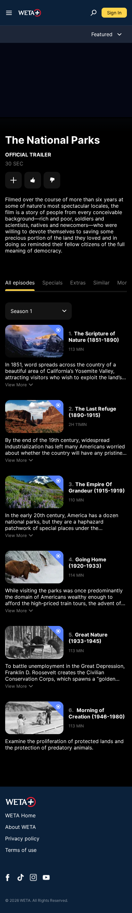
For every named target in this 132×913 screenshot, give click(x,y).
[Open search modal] (93, 13)
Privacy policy (22, 838)
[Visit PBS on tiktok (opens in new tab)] (20, 878)
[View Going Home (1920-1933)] (34, 567)
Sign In (114, 12)
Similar (101, 282)
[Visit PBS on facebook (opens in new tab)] (8, 878)
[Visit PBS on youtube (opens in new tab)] (46, 878)
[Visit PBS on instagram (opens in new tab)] (33, 878)
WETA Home (20, 815)
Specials (52, 282)
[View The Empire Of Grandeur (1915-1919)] (34, 492)
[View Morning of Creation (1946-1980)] (34, 717)
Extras (78, 282)
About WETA (20, 827)
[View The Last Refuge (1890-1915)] (34, 416)
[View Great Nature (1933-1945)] (34, 642)
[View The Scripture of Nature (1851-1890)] (34, 341)
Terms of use (21, 850)
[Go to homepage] (29, 13)
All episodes (20, 282)
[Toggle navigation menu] (9, 12)
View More (16, 384)
